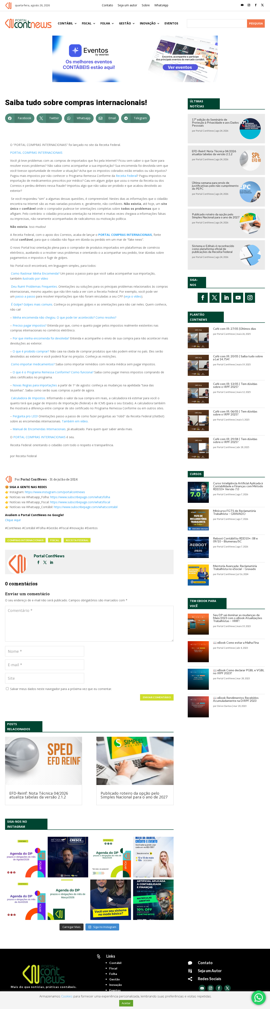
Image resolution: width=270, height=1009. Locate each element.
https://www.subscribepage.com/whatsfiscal (80, 502)
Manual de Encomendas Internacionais (39, 429)
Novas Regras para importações (35, 385)
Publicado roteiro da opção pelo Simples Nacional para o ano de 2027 (134, 795)
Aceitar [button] (126, 1003)
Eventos (171, 23)
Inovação (148, 23)
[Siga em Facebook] (255, 5)
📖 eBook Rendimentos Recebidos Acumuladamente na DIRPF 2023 (236, 699)
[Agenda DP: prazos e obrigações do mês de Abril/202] (25, 900)
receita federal (77, 540)
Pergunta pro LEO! (25, 416)
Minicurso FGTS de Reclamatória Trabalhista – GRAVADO (234, 512)
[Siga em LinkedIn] (226, 298)
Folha (105, 23)
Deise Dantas (224, 706)
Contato (107, 5)
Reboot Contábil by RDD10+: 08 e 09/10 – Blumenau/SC (235, 540)
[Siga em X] (262, 5)
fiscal (54, 540)
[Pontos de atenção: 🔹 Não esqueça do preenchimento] (25, 857)
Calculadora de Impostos (28, 398)
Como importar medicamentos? (33, 364)
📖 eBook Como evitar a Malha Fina (236, 642)
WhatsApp (161, 5)
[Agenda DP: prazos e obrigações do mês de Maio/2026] (110, 857)
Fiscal (87, 23)
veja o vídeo (133, 296)
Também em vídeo (75, 421)
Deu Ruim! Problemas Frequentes (34, 286)
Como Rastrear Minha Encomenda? (35, 273)
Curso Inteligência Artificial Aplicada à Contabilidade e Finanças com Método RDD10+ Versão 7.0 (238, 486)
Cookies (67, 996)
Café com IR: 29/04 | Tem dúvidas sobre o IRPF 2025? (235, 440)
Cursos (195, 474)
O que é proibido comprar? (31, 351)
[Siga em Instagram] (248, 5)
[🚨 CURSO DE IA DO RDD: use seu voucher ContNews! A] (153, 900)
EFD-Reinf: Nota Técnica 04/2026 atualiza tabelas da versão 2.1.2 (38, 795)
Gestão (125, 23)
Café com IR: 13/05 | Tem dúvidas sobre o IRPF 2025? (235, 385)
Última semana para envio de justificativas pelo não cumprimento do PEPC (215, 185)
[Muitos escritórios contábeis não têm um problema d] (68, 857)
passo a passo (25, 296)
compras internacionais (25, 540)
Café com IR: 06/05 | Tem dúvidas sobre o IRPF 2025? (235, 413)
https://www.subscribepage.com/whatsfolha (80, 497)
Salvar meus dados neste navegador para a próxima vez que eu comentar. (61, 689)
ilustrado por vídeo (35, 278)
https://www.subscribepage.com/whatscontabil (85, 507)
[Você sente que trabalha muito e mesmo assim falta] (110, 900)
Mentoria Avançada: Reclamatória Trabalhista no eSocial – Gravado (235, 567)
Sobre (146, 5)
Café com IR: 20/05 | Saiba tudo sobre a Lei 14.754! (238, 357)
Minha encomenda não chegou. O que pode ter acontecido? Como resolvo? (64, 317)
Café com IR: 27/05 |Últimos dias (234, 328)
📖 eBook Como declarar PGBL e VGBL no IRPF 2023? (238, 671)
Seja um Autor (210, 970)
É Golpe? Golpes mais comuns (31, 304)
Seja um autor (127, 5)
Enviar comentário (157, 697)
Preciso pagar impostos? (29, 325)
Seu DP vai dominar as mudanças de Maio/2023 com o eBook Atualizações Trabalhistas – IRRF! (237, 618)
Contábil (65, 23)
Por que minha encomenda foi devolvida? (41, 338)
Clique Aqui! (13, 520)
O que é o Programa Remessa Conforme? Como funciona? (53, 372)
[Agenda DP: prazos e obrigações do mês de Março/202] (68, 900)
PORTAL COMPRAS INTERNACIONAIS (36, 153)
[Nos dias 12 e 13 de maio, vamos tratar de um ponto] (153, 857)
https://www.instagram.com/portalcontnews (55, 492)
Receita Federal (126, 176)
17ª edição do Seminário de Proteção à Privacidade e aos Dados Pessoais (215, 122)
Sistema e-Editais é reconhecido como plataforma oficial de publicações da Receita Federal (213, 249)
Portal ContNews (33, 479)
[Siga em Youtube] (242, 5)
